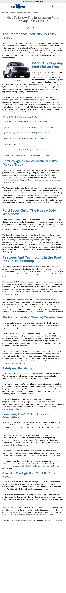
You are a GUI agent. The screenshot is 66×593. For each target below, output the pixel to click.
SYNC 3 (17, 190)
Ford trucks (15, 312)
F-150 (58, 82)
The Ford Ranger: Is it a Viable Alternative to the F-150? (25, 138)
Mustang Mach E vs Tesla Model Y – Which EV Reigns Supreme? (28, 127)
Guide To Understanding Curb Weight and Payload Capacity (26, 150)
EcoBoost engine (9, 180)
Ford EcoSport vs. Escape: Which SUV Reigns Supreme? (25, 121)
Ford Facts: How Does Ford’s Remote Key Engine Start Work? (27, 155)
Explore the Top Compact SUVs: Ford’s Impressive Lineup (25, 133)
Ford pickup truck (9, 407)
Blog (3, 12)
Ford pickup (22, 300)
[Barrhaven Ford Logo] (18, 6)
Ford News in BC (9, 144)
